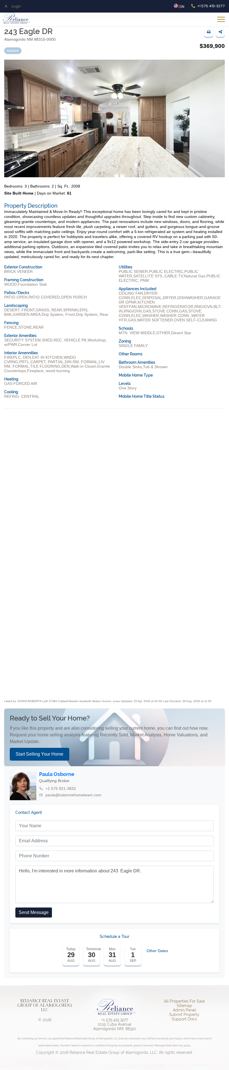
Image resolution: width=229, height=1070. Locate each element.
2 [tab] (118, 689)
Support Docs (184, 1019)
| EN (181, 6)
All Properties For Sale (184, 1001)
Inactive (13, 51)
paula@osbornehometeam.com (73, 795)
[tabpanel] (45, 630)
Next (223, 630)
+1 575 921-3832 (61, 788)
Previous (5, 630)
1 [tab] (110, 689)
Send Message (34, 912)
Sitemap (184, 1005)
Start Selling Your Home (39, 754)
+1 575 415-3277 (211, 6)
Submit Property (184, 1014)
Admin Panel (184, 1010)
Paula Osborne (56, 774)
